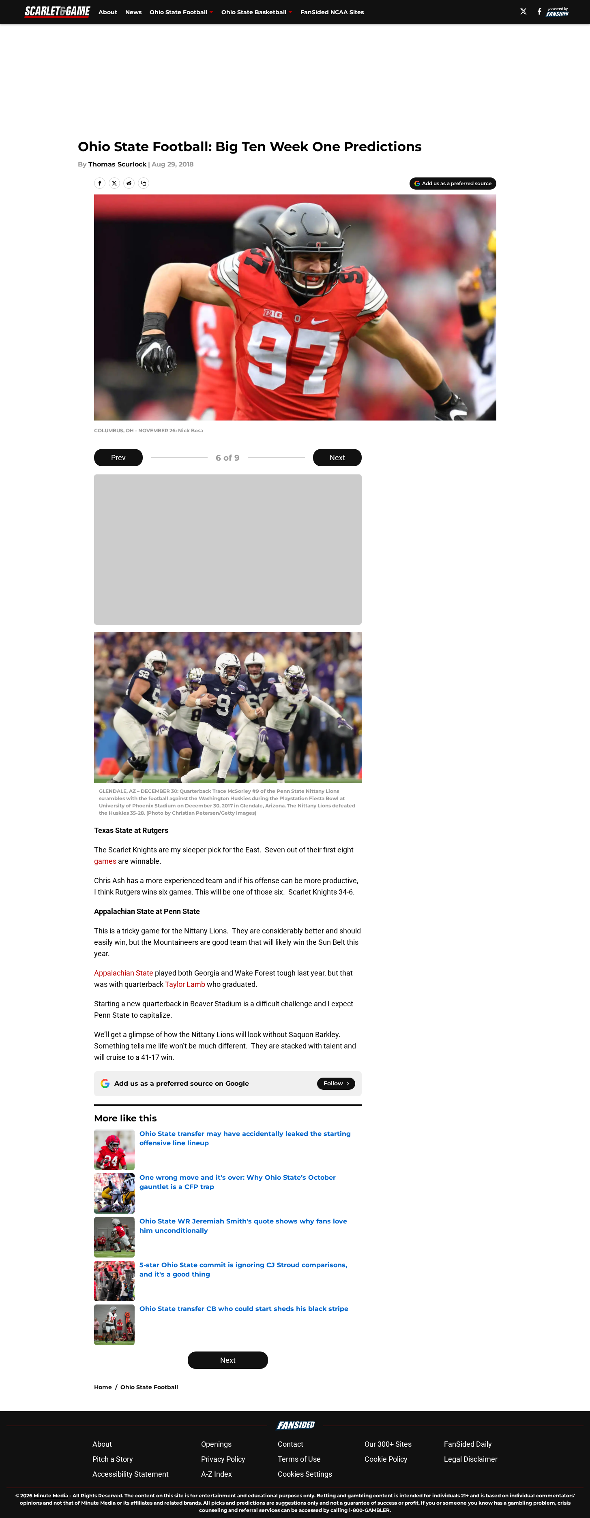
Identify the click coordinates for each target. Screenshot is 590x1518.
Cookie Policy (386, 1459)
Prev (118, 457)
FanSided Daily (468, 1444)
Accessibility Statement (130, 1474)
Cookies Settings (305, 1474)
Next (337, 457)
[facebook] (539, 11)
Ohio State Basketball (253, 12)
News (133, 12)
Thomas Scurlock (117, 164)
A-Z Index (216, 1474)
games (105, 861)
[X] (523, 11)
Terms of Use (299, 1459)
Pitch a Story (112, 1459)
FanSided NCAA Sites (332, 12)
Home (103, 1387)
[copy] (143, 183)
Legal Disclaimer (471, 1459)
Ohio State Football (178, 12)
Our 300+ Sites (388, 1444)
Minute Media (51, 1495)
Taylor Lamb (185, 984)
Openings (216, 1444)
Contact (290, 1444)
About (108, 12)
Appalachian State (123, 973)
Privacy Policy (223, 1459)
